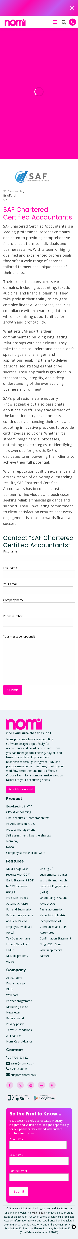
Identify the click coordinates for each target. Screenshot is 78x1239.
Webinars (12, 995)
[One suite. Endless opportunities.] (25, 724)
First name (10, 551)
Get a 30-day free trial (20, 789)
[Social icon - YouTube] (30, 1085)
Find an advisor (16, 983)
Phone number (12, 616)
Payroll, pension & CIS (20, 824)
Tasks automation (51, 909)
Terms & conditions (19, 1030)
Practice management (20, 829)
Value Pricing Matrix (52, 915)
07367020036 (19, 1069)
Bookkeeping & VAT (19, 806)
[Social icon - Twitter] (20, 1085)
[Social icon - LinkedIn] (41, 1085)
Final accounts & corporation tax (27, 818)
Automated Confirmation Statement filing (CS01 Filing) (55, 938)
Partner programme (19, 1001)
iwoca (10, 847)
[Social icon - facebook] (9, 1085)
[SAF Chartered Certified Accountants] (32, 181)
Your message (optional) (19, 636)
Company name (13, 600)
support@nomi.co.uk (24, 1075)
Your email (10, 584)
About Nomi (14, 978)
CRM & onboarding (18, 812)
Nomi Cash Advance (19, 1041)
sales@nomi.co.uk (22, 1063)
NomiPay (12, 841)
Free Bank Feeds (17, 898)
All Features (13, 1036)
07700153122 (19, 1057)
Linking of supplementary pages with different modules (54, 874)
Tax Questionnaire (18, 938)
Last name (10, 568)
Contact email (18, 1171)
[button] (55, 22)
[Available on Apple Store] (18, 1098)
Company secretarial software (25, 853)
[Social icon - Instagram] (52, 1085)
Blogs (10, 989)
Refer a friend (15, 1018)
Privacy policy (15, 1024)
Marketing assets (17, 1007)
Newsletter (13, 1012)
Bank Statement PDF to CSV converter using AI (20, 886)
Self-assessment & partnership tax (28, 835)
